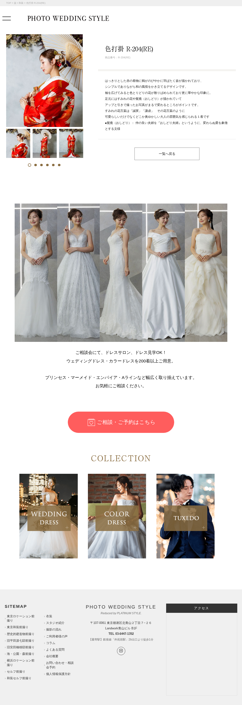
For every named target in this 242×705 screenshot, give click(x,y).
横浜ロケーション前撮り (21, 662)
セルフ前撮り (16, 671)
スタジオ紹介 (55, 623)
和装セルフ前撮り (19, 678)
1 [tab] (29, 165)
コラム (50, 643)
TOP (8, 3)
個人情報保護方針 (58, 674)
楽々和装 (18, 3)
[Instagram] (121, 651)
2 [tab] (35, 165)
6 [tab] (59, 165)
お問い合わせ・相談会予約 (60, 665)
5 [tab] (53, 165)
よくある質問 (55, 649)
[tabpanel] (18, 143)
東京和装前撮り (17, 627)
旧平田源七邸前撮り (21, 640)
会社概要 (52, 656)
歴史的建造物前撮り (21, 634)
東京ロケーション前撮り (21, 618)
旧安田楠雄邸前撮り (21, 647)
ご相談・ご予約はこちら (126, 422)
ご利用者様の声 (57, 636)
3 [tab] (41, 165)
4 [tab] (47, 165)
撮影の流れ (53, 629)
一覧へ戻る (167, 154)
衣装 (49, 616)
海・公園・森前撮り (21, 654)
